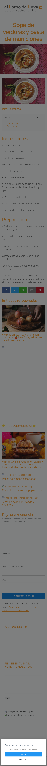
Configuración (23, 759)
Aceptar (23, 754)
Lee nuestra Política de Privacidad (23, 750)
